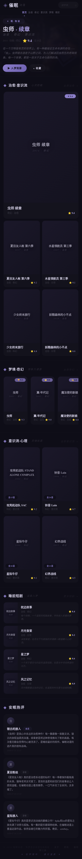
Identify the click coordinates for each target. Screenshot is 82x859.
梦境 (51, 12)
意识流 (44, 12)
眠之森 (43, 850)
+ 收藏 (37, 68)
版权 (76, 847)
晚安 (57, 12)
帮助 (66, 847)
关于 (56, 847)
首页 (24, 12)
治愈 (30, 12)
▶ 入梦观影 (15, 68)
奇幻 (36, 12)
